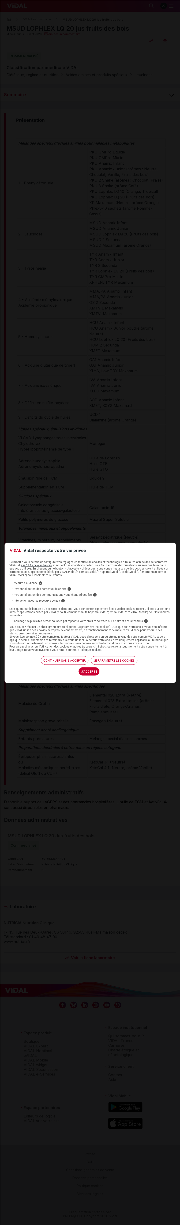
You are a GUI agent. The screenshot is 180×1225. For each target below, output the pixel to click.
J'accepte (89, 671)
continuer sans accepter (64, 660)
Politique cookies (90, 649)
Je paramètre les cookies (114, 660)
